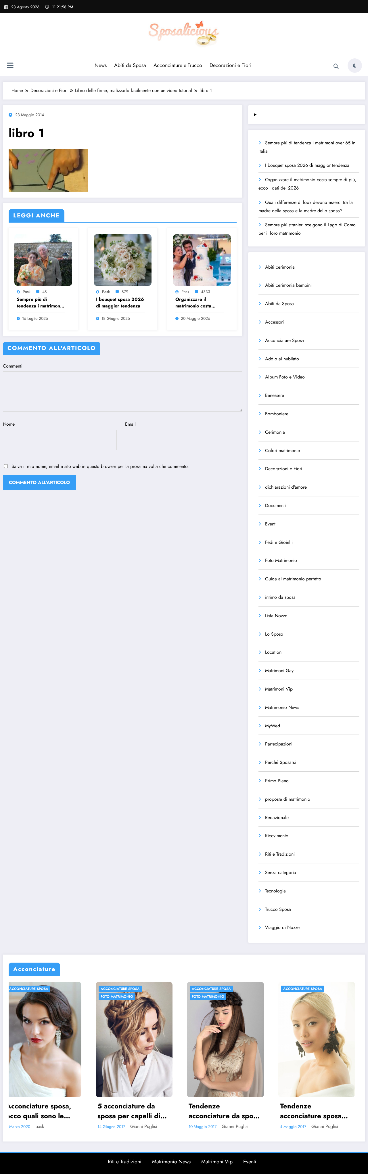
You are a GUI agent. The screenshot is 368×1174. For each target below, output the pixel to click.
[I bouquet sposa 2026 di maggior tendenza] (123, 259)
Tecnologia (275, 891)
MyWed (272, 725)
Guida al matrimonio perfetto (293, 578)
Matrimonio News (282, 707)
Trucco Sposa (278, 909)
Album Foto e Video (285, 377)
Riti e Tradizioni (280, 854)
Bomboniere (276, 413)
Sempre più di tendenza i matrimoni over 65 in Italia (39, 302)
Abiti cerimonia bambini (288, 285)
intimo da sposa (280, 597)
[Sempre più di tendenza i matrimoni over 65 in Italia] (43, 259)
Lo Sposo (274, 634)
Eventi (271, 524)
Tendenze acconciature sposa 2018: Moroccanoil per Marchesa (218, 1111)
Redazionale (277, 817)
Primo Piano (277, 780)
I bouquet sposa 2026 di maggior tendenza (120, 302)
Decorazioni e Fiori (231, 65)
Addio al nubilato (282, 358)
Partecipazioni (278, 744)
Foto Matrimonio (281, 560)
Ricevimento (276, 835)
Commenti (12, 366)
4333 (205, 292)
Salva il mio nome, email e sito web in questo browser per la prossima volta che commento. (100, 466)
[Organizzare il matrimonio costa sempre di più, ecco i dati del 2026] (202, 259)
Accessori (274, 322)
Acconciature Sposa (284, 340)
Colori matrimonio (282, 450)
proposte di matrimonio (287, 799)
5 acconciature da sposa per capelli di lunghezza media (36, 1111)
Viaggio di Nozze (282, 927)
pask (26, 292)
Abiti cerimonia (280, 267)
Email (130, 424)
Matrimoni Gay (279, 670)
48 (44, 292)
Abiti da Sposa (130, 65)
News (101, 65)
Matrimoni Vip (279, 689)
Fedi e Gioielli (279, 542)
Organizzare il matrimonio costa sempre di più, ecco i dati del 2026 (197, 302)
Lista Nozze (276, 615)
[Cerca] (336, 66)
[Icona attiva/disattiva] (10, 66)
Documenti (275, 505)
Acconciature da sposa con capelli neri (315, 1111)
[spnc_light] (355, 65)
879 (125, 292)
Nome (9, 424)
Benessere (274, 395)
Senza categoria (280, 872)
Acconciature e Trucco (178, 65)
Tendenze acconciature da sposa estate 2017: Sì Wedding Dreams (132, 1111)
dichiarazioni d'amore (286, 487)
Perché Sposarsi (280, 762)
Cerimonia (275, 432)
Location (273, 652)
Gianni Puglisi (51, 1126)
